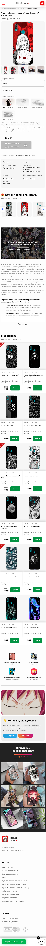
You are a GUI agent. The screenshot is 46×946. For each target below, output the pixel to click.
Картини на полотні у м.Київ (13, 901)
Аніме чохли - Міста (9, 891)
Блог (4, 877)
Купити (15, 388)
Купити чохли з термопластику (14, 884)
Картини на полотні (9, 898)
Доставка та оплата (10, 871)
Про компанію (7, 867)
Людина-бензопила (17, 271)
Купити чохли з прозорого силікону (15, 888)
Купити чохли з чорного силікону (14, 881)
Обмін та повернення (10, 874)
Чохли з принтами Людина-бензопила (22, 155)
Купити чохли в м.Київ (10, 894)
